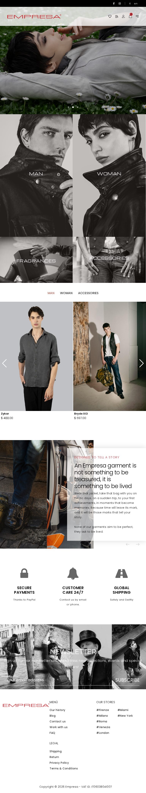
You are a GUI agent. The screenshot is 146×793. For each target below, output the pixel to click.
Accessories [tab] (88, 293)
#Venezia (103, 727)
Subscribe (127, 680)
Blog (53, 716)
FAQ (52, 733)
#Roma (101, 721)
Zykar (5, 414)
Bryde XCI (81, 414)
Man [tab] (51, 293)
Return (54, 757)
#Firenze (102, 710)
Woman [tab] (66, 293)
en (135, 3)
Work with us (58, 727)
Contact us (58, 721)
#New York (125, 716)
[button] (131, 57)
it (130, 3)
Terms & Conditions (64, 768)
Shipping (56, 751)
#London (102, 733)
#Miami (123, 710)
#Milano (102, 716)
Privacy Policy (59, 763)
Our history (57, 710)
